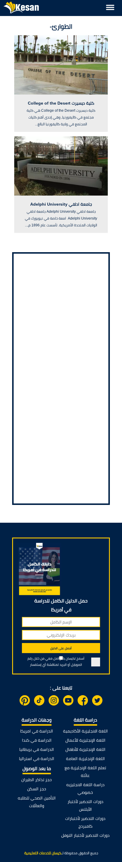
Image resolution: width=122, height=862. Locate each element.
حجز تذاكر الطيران (36, 779)
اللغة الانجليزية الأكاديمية (85, 731)
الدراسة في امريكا (36, 731)
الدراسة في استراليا (36, 758)
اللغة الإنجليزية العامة (85, 758)
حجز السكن (36, 788)
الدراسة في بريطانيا (36, 749)
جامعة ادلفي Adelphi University (61, 204)
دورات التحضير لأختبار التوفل (85, 835)
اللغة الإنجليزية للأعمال (85, 740)
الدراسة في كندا (37, 740)
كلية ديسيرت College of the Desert (61, 103)
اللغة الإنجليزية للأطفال (85, 749)
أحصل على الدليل (61, 648)
